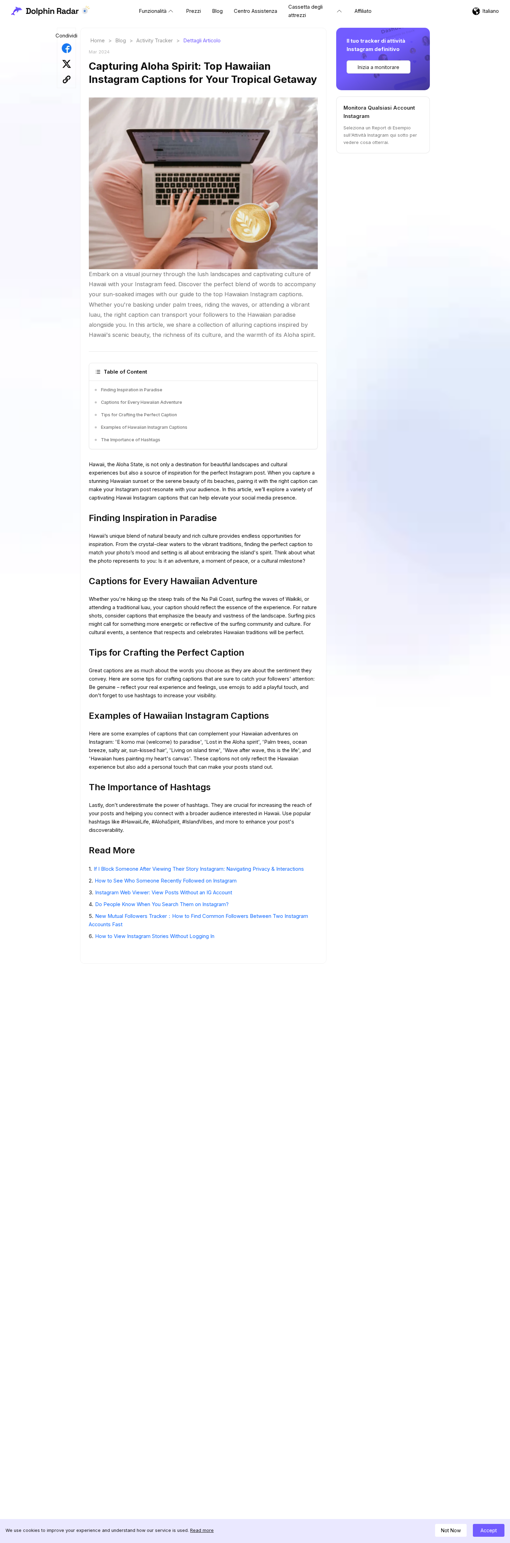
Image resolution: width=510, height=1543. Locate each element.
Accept (489, 1530)
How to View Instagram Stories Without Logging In (154, 936)
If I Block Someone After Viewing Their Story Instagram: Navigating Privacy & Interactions (199, 869)
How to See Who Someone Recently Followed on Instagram (166, 881)
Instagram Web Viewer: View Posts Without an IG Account (163, 892)
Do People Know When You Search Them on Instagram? (162, 904)
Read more (202, 1530)
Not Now (451, 1530)
